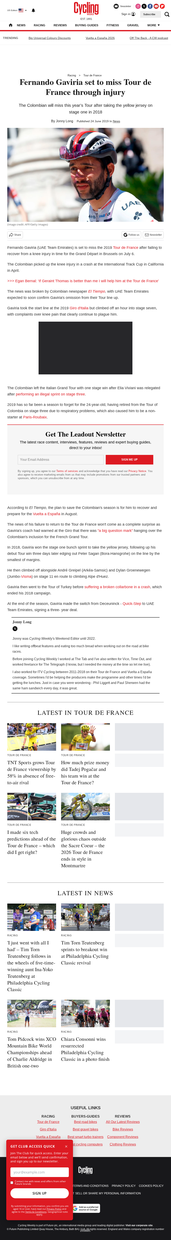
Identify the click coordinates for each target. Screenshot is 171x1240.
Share (17, 234)
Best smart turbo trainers (85, 1137)
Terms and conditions (90, 1185)
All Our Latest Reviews (123, 1122)
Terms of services (67, 471)
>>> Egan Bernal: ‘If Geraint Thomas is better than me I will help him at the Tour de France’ (83, 281)
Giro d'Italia (79, 308)
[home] (11, 25)
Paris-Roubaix (35, 417)
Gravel (133, 25)
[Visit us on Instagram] (138, 6)
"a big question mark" (115, 531)
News (21, 25)
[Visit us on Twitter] (144, 6)
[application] (85, 348)
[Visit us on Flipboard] (162, 6)
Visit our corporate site (139, 1225)
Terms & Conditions (36, 1211)
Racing (39, 25)
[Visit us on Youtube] (156, 6)
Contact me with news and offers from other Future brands (40, 1182)
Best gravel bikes (85, 1129)
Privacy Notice (137, 471)
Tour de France (92, 75)
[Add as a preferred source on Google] (85, 1208)
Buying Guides (86, 25)
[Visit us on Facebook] (150, 6)
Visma (26, 576)
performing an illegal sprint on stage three (50, 394)
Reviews (60, 25)
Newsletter (156, 234)
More (152, 25)
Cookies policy (151, 1185)
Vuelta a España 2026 (100, 38)
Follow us (133, 234)
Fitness (113, 25)
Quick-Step (132, 604)
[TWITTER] (16, 628)
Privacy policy (124, 1185)
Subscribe (149, 14)
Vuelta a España (46, 514)
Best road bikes (85, 1122)
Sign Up (40, 1193)
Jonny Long (64, 121)
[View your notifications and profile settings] (33, 10)
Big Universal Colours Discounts (50, 38)
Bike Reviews (123, 1129)
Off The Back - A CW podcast (149, 38)
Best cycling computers (85, 1144)
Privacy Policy (54, 1208)
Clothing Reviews (123, 1144)
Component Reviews (122, 1137)
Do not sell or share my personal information (102, 1193)
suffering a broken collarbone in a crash (117, 587)
